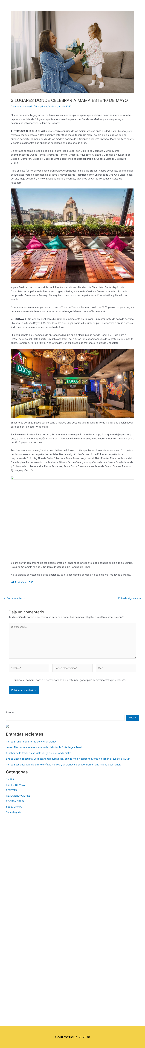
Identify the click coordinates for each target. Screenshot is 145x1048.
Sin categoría (13, 812)
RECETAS (11, 790)
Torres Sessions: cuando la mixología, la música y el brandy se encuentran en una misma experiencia (63, 764)
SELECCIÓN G (14, 806)
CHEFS (10, 779)
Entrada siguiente (129, 598)
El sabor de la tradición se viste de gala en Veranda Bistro (38, 753)
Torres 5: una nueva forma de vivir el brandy (31, 741)
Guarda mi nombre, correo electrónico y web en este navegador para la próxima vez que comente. (69, 680)
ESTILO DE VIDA (15, 784)
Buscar (10, 712)
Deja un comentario (22, 106)
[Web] (116, 668)
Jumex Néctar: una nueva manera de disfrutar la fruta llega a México (45, 747)
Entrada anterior (14, 598)
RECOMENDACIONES (18, 795)
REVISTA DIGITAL (16, 801)
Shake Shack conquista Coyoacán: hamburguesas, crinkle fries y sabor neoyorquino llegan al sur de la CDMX (68, 758)
